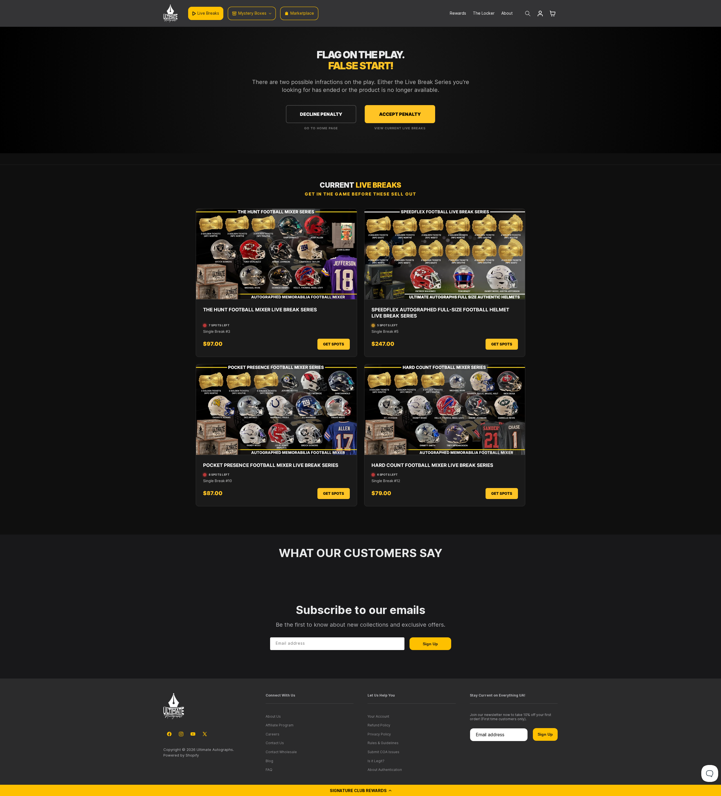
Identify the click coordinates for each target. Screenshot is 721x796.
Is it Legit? (376, 761)
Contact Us (275, 743)
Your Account (378, 716)
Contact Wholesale (281, 752)
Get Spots (333, 344)
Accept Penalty (400, 114)
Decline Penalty (321, 114)
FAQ (269, 770)
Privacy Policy (379, 734)
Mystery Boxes (252, 13)
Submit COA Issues (383, 752)
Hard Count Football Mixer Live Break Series (432, 465)
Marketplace (302, 13)
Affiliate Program (279, 725)
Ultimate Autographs (215, 749)
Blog (269, 761)
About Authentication (385, 770)
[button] (360, 790)
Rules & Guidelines (383, 743)
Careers (272, 734)
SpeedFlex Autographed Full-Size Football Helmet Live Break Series (440, 313)
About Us (273, 716)
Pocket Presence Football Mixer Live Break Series (270, 465)
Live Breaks (208, 13)
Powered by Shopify (181, 755)
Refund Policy (379, 725)
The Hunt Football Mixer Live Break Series (260, 309)
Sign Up (430, 644)
